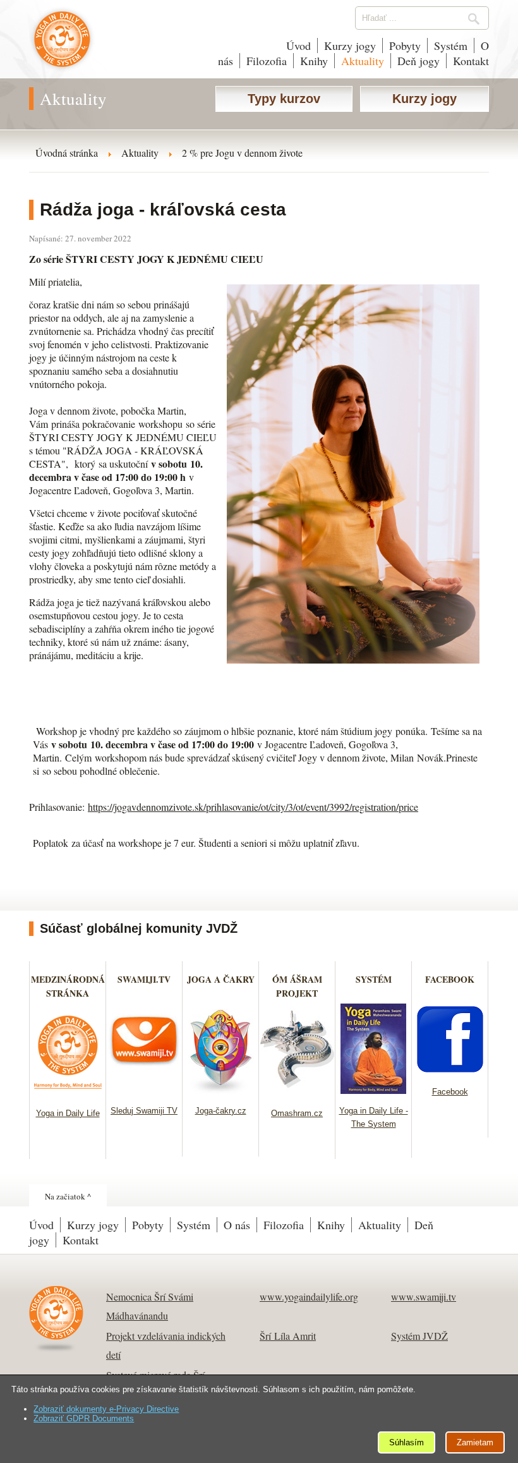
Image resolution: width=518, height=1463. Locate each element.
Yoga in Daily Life (68, 1113)
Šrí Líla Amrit (288, 1335)
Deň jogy (418, 60)
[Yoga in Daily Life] (67, 1092)
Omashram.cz (297, 1113)
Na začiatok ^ (68, 1196)
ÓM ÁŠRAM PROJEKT (297, 986)
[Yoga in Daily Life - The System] (373, 1089)
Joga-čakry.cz (220, 1110)
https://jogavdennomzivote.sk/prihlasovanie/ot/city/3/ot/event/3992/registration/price (253, 806)
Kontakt (471, 60)
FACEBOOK (449, 979)
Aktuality (362, 60)
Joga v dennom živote (62, 45)
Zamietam (475, 1442)
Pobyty (405, 45)
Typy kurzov (284, 99)
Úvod (298, 45)
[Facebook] (450, 1071)
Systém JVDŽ (419, 1335)
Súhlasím (406, 1442)
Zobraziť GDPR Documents (83, 1418)
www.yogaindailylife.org (309, 1296)
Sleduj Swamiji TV (144, 1110)
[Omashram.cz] (297, 1092)
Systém (450, 45)
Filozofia (266, 60)
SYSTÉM (374, 979)
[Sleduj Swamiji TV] (144, 1089)
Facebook (450, 1091)
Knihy (314, 60)
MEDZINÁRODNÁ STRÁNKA (68, 986)
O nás (237, 1224)
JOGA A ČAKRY (221, 979)
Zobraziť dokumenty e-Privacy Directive (106, 1409)
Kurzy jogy (350, 45)
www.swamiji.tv (423, 1296)
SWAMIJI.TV (144, 979)
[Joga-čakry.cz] (220, 1089)
